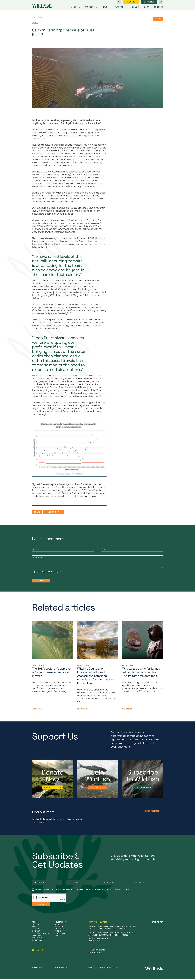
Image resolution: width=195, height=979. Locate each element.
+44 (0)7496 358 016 (96, 950)
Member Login (60, 922)
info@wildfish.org (95, 952)
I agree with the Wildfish (49, 572)
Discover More (152, 811)
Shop (146, 7)
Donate (131, 2)
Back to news (53, 512)
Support (119, 7)
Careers (58, 935)
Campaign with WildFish (61, 930)
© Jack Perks (37, 968)
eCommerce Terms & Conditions (40, 934)
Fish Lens (134, 7)
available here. (88, 496)
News (104, 7)
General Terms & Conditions (39, 939)
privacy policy (58, 572)
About (74, 7)
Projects (90, 7)
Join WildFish (60, 926)
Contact (158, 7)
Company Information (98, 939)
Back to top (157, 922)
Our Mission (60, 933)
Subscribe (149, 2)
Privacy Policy (94, 941)
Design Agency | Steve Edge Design (102, 968)
